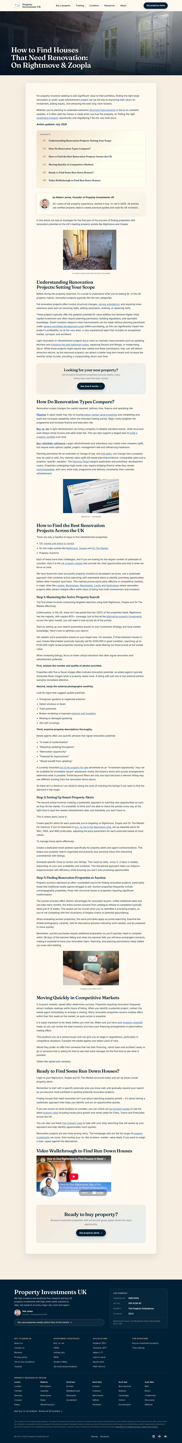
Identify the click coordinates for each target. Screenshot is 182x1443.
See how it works (90, 386)
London (60, 585)
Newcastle (71, 1395)
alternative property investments (124, 616)
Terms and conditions (24, 1362)
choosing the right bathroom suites (70, 344)
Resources (109, 5)
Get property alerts (156, 5)
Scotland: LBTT (100, 1348)
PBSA (56, 1357)
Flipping (41, 414)
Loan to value (99, 1357)
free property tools (72, 1123)
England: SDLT (99, 1343)
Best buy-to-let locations (25, 1411)
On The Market (100, 548)
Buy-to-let (43, 429)
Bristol (147, 1391)
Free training (138, 1348)
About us (18, 1343)
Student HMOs (60, 1362)
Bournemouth (125, 1386)
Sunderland (71, 1400)
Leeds (97, 585)
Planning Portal (80, 461)
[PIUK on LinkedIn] (153, 1436)
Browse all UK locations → (50, 1411)
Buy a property (63, 5)
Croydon (18, 1400)
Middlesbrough (73, 1391)
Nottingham (112, 585)
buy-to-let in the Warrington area (93, 827)
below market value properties (100, 414)
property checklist (133, 1022)
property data (50, 1112)
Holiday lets (59, 1352)
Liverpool (96, 1391)
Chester (96, 1386)
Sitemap (94, 1436)
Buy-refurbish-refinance (51, 443)
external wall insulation (83, 713)
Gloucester (150, 1400)
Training (80, 5)
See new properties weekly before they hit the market (44, 1322)
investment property (47, 117)
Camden (18, 1391)
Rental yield (98, 1362)
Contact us (19, 1348)
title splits (106, 453)
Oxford (122, 1400)
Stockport (96, 1404)
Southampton (125, 1404)
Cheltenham (150, 1395)
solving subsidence (108, 304)
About (123, 5)
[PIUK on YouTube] (165, 1436)
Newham (18, 1395)
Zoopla (83, 548)
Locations (94, 5)
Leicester (44, 1391)
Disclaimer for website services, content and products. (137, 1427)
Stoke (43, 1400)
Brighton (122, 1391)
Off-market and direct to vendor (56, 543)
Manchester (86, 585)
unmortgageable (45, 469)
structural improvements (102, 110)
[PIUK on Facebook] (159, 1436)
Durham (70, 1386)
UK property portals (72, 563)
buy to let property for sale (73, 767)
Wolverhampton (47, 1404)
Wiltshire (148, 1404)
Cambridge (124, 1395)
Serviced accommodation (65, 1366)
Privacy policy (20, 1357)
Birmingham (72, 585)
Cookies (18, 1366)
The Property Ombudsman (141, 1308)
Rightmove (72, 548)
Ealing (17, 1404)
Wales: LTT (98, 1352)
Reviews (18, 1352)
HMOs (56, 1348)
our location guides (119, 1108)
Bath (147, 1386)
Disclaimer (104, 1436)
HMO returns (99, 1366)
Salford (95, 1400)
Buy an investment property (145, 1343)
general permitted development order (63, 326)
